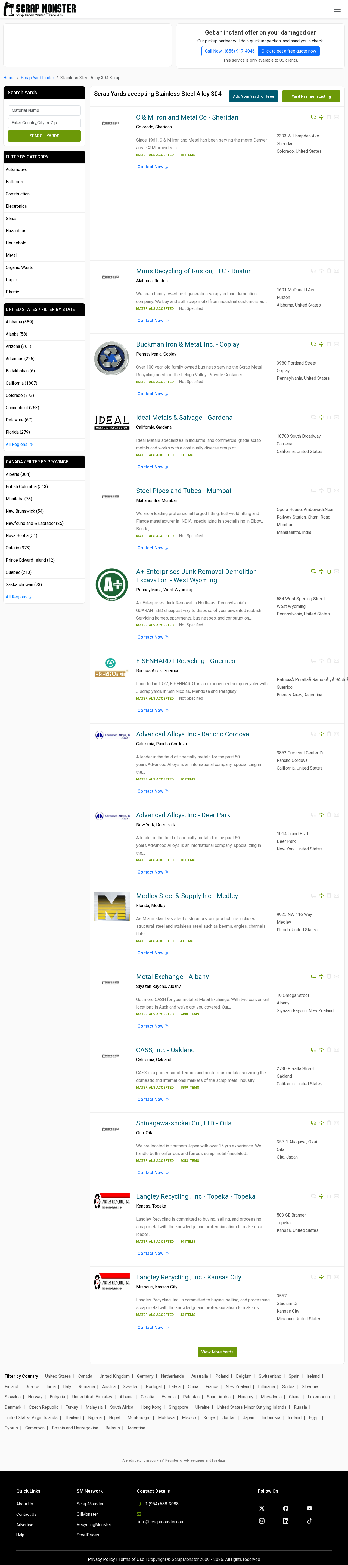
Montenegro (139, 1417)
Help (20, 1535)
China (193, 1386)
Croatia (147, 1396)
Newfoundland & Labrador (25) (35, 523)
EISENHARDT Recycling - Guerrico (185, 661)
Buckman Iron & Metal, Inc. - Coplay (187, 344)
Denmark (13, 1407)
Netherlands (172, 1376)
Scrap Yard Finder (37, 77)
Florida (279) (18, 432)
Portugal (154, 1386)
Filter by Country (21, 1376)
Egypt (314, 1417)
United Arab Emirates (92, 1396)
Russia (300, 1407)
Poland (222, 1376)
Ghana (294, 1396)
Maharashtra (148, 500)
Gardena (164, 427)
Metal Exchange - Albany (172, 977)
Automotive (16, 169)
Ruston (161, 280)
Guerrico (171, 670)
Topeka (159, 1206)
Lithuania (266, 1386)
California (145, 427)
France (212, 1386)
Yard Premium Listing (311, 96)
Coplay (169, 354)
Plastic (12, 292)
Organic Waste (19, 267)
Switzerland (270, 1376)
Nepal (114, 1417)
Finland (11, 1386)
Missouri (144, 1287)
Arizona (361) (18, 346)
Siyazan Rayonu (151, 986)
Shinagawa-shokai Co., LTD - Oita (184, 1123)
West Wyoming (177, 589)
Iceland (295, 1417)
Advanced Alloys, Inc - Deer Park (183, 815)
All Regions (17, 444)
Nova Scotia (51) (21, 535)
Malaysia (94, 1407)
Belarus (112, 1428)
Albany (174, 986)
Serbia (288, 1386)
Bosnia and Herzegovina (75, 1428)
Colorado (144, 127)
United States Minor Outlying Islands (252, 1407)
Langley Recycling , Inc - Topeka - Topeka (196, 1196)
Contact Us (26, 1514)
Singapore (178, 1407)
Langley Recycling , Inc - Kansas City (188, 1277)
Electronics (16, 206)
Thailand (73, 1417)
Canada (85, 1376)
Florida (142, 905)
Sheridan (163, 127)
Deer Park (165, 824)
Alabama (144, 280)
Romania (87, 1386)
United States (58, 1376)
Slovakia (13, 1396)
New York (145, 824)
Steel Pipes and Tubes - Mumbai (183, 491)
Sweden (130, 1386)
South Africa (121, 1407)
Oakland (163, 1059)
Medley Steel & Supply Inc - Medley (187, 896)
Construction (18, 194)
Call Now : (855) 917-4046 (230, 51)
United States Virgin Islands (31, 1417)
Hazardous (16, 230)
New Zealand (238, 1386)
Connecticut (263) (22, 407)
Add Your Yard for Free (253, 96)
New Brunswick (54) (25, 511)
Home (9, 77)
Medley (158, 905)
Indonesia (271, 1417)
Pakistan (191, 1396)
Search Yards (44, 135)
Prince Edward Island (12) (30, 560)
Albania (126, 1396)
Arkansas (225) (20, 358)
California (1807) (21, 383)
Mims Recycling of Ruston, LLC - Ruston (194, 271)
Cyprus (11, 1428)
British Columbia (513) (27, 486)
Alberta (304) (18, 474)
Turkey (72, 1407)
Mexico (189, 1417)
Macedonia (271, 1396)
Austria (109, 1386)
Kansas (143, 1206)
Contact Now (151, 166)
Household (16, 243)
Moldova (166, 1417)
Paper (11, 279)
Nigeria (95, 1417)
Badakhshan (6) (20, 370)
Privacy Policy (101, 1559)
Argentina (136, 1428)
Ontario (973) (18, 547)
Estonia (168, 1396)
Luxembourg (319, 1396)
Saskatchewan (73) (24, 584)
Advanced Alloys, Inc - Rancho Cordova (192, 734)
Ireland (313, 1376)
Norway (35, 1396)
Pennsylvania (148, 354)
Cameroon (35, 1428)
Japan (248, 1417)
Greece (32, 1386)
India (51, 1386)
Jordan (228, 1417)
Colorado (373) (20, 395)
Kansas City (166, 1287)
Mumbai (169, 500)
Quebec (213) (19, 572)
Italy (67, 1386)
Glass (11, 218)
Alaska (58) (16, 334)
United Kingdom (115, 1376)
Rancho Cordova (171, 743)
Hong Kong (151, 1407)
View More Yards (217, 1352)
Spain (294, 1376)
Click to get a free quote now (289, 51)
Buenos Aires (149, 670)
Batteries (14, 181)
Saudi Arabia (219, 1396)
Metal (11, 255)
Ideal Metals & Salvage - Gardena (184, 417)
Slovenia (310, 1386)
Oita (140, 1132)
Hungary (245, 1396)
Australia (199, 1376)
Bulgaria (57, 1396)
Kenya (209, 1417)
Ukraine (202, 1407)
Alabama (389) (19, 321)
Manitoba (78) (19, 498)
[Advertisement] (87, 42)
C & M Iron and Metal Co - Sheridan (187, 117)
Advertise (24, 1524)
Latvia (175, 1386)
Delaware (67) (19, 419)
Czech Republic (43, 1407)
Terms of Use (131, 1559)
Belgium (243, 1376)
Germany (145, 1376)
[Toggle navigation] (337, 9)
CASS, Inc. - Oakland (165, 1050)
